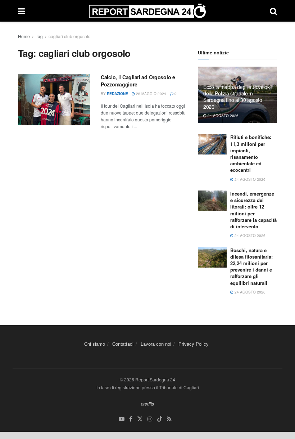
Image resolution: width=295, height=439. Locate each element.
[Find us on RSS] (169, 419)
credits (147, 403)
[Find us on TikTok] (159, 419)
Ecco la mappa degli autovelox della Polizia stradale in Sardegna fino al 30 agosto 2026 (236, 96)
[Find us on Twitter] (140, 419)
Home (24, 36)
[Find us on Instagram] (150, 419)
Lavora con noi (156, 343)
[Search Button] (273, 11)
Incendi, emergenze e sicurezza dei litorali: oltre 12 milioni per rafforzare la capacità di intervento (253, 210)
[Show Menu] (21, 11)
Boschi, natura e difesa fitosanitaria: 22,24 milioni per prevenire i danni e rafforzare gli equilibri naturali (251, 266)
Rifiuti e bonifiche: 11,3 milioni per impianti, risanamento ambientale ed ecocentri (250, 153)
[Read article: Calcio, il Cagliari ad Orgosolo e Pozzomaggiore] (54, 99)
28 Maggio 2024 (150, 93)
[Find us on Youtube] (121, 419)
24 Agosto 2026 (222, 115)
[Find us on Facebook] (130, 419)
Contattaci (122, 343)
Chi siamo (94, 343)
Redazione (117, 93)
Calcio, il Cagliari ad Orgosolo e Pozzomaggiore (138, 80)
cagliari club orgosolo (70, 36)
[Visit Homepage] (147, 11)
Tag (39, 36)
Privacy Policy (193, 343)
